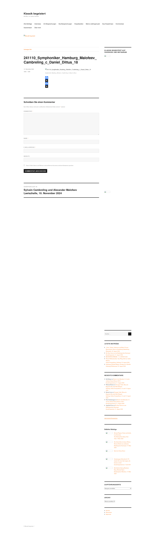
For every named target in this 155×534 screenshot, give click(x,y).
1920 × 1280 (27, 71)
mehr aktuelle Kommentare (111, 418)
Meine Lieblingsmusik (93, 24)
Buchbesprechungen (65, 24)
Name (26, 138)
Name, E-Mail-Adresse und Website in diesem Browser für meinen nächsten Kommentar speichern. (50, 165)
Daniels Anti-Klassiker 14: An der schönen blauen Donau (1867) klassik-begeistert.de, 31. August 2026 (118, 381)
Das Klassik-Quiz (107, 24)
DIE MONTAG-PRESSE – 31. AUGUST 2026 (117, 357)
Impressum (108, 514)
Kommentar (28, 111)
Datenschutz (109, 512)
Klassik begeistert (35, 13)
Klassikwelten (78, 24)
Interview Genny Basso (119, 451)
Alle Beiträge (28, 24)
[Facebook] (72, 77)
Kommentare (120, 24)
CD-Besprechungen (49, 24)
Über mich (37, 28)
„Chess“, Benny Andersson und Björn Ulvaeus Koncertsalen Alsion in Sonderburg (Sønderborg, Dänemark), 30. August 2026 (117, 349)
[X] (72, 80)
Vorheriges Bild (27, 49)
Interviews (37, 24)
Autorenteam (28, 28)
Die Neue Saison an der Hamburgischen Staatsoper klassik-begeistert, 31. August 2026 (116, 407)
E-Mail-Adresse (30, 147)
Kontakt (108, 510)
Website (27, 156)
